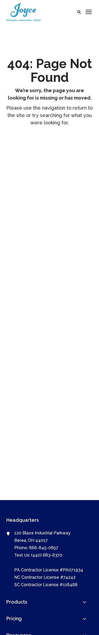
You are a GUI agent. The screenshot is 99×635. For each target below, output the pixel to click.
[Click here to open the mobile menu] (89, 12)
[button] (79, 12)
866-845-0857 (43, 547)
